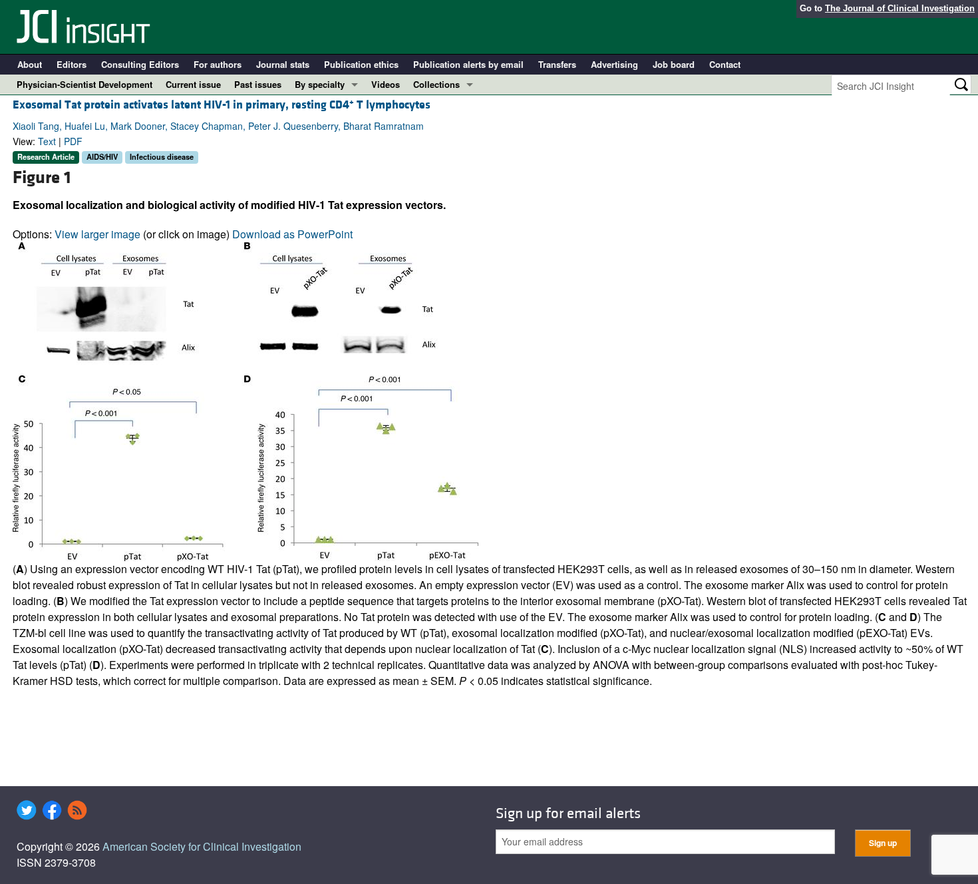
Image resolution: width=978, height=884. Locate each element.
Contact (724, 64)
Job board (674, 64)
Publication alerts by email (468, 64)
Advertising (614, 64)
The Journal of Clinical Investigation (900, 8)
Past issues (257, 84)
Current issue (193, 84)
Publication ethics (361, 64)
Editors (71, 64)
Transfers (557, 64)
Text (47, 141)
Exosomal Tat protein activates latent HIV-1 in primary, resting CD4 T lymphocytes (221, 104)
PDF (73, 141)
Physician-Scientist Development (84, 84)
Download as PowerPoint (292, 234)
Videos (385, 84)
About (29, 64)
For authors (218, 64)
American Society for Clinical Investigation (201, 846)
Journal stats (282, 64)
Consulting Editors (140, 64)
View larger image (97, 234)
